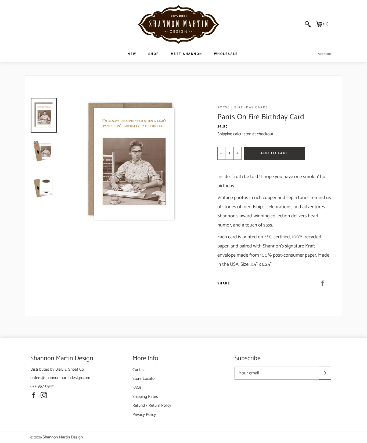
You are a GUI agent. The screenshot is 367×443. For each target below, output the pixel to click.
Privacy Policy (144, 414)
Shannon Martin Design (63, 437)
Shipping (224, 134)
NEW (132, 53)
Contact (139, 369)
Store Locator (144, 378)
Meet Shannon (186, 53)
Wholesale (226, 53)
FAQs (137, 387)
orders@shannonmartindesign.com (60, 377)
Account (324, 54)
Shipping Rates (145, 396)
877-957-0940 (42, 386)
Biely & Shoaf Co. (70, 369)
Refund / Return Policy (151, 405)
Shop (153, 53)
